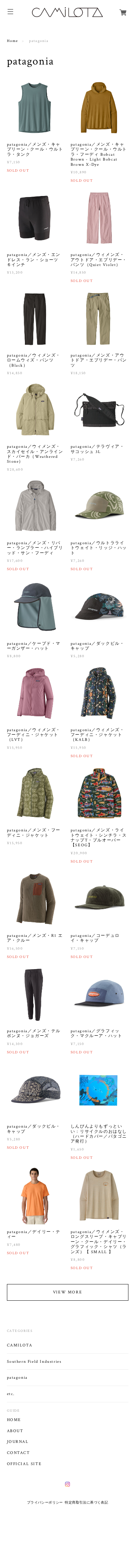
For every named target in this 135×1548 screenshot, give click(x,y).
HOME (14, 1420)
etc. (11, 1393)
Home (12, 41)
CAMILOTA (20, 1345)
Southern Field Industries (34, 1361)
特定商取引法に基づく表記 (86, 1502)
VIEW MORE (67, 1292)
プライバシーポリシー (45, 1502)
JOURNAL (18, 1441)
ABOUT (15, 1431)
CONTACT (18, 1453)
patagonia (17, 1377)
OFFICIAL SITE (24, 1464)
